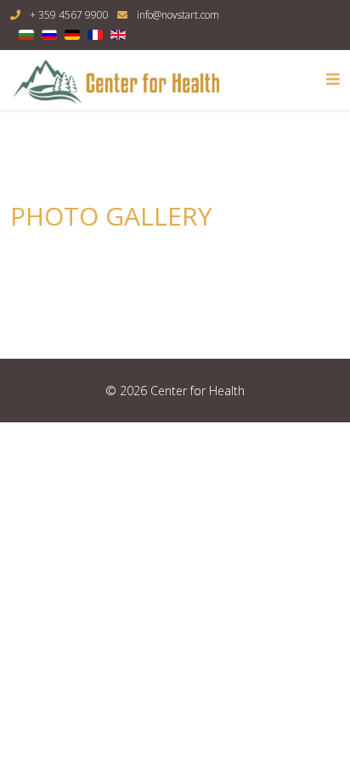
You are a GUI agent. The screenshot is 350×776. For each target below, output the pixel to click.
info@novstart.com (178, 15)
